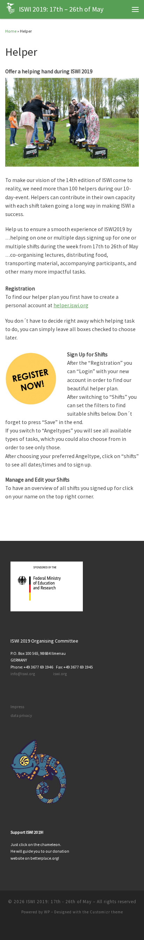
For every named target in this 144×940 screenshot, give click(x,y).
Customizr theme (106, 911)
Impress (17, 706)
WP (47, 911)
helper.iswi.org (70, 305)
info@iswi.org (22, 673)
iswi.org (60, 673)
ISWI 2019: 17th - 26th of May (59, 902)
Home (10, 31)
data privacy (21, 715)
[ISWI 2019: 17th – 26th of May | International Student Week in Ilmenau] (10, 8)
